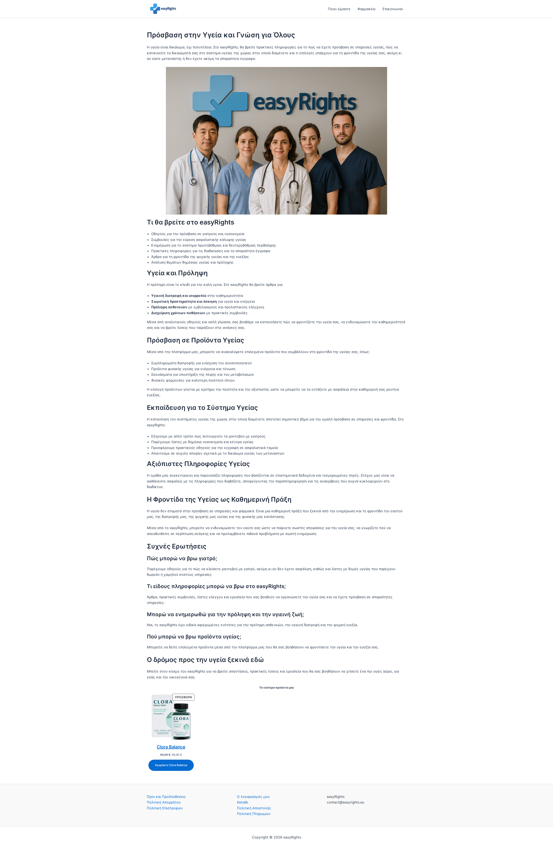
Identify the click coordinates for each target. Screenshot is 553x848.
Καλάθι (242, 802)
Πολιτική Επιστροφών (165, 808)
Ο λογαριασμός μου (253, 796)
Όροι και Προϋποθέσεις (166, 796)
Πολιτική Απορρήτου (164, 802)
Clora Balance (171, 746)
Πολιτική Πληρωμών (253, 813)
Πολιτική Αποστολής (254, 808)
